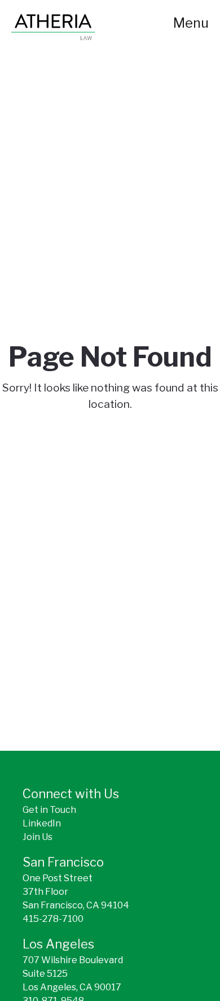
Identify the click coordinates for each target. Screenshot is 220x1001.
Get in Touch (49, 809)
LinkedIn (42, 823)
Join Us (37, 837)
